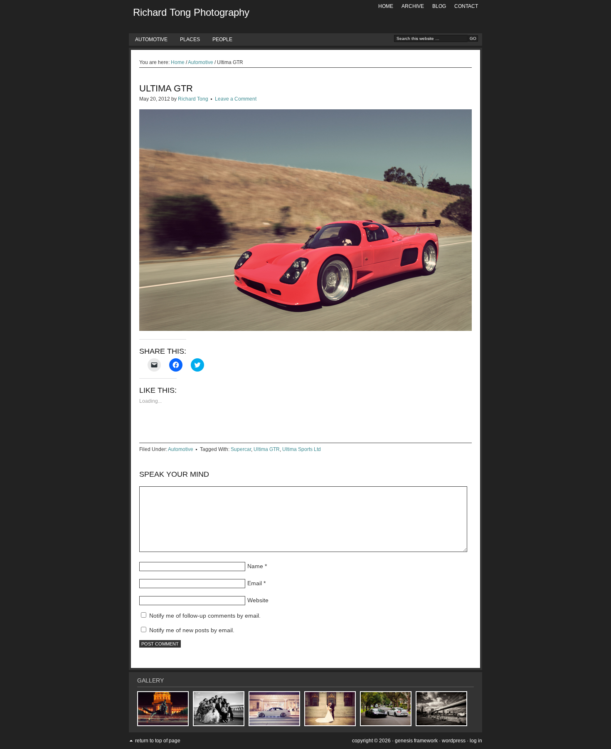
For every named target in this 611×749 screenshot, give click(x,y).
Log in (476, 741)
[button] (305, 220)
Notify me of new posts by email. (191, 630)
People (222, 39)
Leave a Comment (235, 99)
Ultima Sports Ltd (301, 449)
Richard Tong (193, 99)
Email (254, 583)
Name (255, 566)
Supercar (241, 449)
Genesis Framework (416, 741)
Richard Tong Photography (191, 12)
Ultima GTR (267, 449)
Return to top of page (157, 741)
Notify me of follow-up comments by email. (205, 615)
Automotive (151, 39)
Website (258, 600)
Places (190, 39)
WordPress (454, 741)
